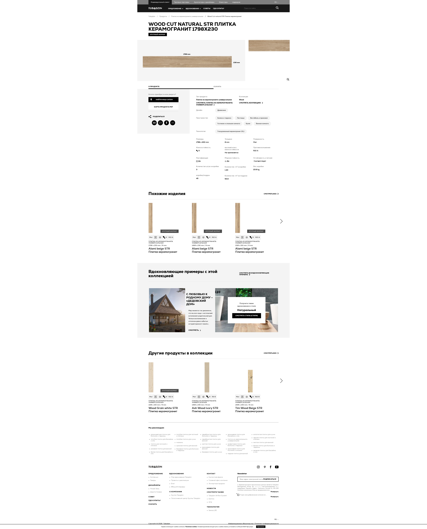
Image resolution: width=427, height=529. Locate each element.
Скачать (152, 504)
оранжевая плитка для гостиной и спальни (236, 449)
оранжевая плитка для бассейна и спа (236, 435)
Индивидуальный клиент (160, 2)
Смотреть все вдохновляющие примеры (254, 274)
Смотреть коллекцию (250, 103)
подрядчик (236, 2)
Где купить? (154, 500)
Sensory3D (213, 510)
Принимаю (260, 526)
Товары (153, 480)
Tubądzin (151, 16)
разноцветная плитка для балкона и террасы (160, 435)
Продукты (163, 16)
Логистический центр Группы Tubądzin (185, 498)
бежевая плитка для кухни (212, 452)
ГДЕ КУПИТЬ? (218, 8)
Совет (151, 497)
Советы (206, 8)
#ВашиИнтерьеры (178, 487)
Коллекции (154, 477)
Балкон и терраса (224, 118)
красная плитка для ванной (186, 446)
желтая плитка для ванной (263, 442)
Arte (210, 502)
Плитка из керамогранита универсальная (187, 16)
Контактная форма (216, 477)
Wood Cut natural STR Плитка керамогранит (224, 16)
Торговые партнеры (181, 2)
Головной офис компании (218, 480)
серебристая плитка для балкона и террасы (211, 435)
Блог (173, 483)
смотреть (193, 330)
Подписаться (269, 479)
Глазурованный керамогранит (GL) (230, 131)
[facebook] (166, 122)
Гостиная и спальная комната (228, 123)
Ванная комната (262, 123)
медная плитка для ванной (238, 453)
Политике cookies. (191, 526)
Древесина (221, 110)
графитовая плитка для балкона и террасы (236, 444)
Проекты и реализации (180, 480)
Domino (211, 499)
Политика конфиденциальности (267, 523)
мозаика (179, 442)
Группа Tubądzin (177, 495)
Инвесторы (223, 2)
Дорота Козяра (156, 492)
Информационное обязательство (240, 523)
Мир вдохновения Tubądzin (181, 477)
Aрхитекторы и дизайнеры (204, 2)
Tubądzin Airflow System (218, 495)
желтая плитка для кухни (211, 444)
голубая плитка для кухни (186, 439)
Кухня (248, 123)
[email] (154, 122)
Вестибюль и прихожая (259, 118)
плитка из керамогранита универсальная (237, 440)
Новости (211, 488)
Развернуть (275, 491)
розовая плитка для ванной (161, 449)
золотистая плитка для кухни (264, 434)
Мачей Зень (154, 489)
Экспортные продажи (217, 483)
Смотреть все (270, 194)
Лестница (240, 118)
